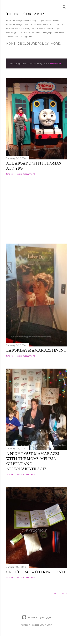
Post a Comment (25, 173)
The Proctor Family (25, 14)
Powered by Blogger (39, 617)
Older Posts (58, 593)
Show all (56, 63)
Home (11, 43)
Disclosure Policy (33, 43)
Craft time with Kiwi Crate (36, 571)
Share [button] (9, 173)
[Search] (64, 6)
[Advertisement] (36, 209)
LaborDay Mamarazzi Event (36, 350)
